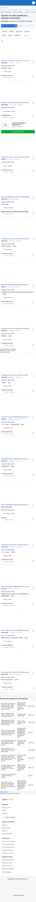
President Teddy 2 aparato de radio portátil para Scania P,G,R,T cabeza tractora (8, 767)
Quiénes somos (6, 807)
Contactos (5, 813)
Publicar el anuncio (18, 131)
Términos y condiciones (8, 841)
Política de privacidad (8, 844)
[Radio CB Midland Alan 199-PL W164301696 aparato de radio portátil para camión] (18, 185)
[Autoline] (2, 12)
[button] (33, 2)
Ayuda (4, 810)
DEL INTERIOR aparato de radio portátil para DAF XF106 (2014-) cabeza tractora (8, 743)
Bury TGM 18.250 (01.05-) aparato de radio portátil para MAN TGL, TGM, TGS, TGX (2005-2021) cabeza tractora (8, 706)
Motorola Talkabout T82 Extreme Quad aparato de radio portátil (8, 750)
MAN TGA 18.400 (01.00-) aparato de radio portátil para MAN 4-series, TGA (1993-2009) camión (8, 732)
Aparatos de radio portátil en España (10, 793)
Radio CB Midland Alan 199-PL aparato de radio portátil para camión (7, 715)
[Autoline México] (11, 2)
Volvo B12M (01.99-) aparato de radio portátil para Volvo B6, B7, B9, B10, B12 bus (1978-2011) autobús (8, 785)
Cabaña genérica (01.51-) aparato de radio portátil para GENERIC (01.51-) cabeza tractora (8, 722)
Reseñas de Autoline (7, 850)
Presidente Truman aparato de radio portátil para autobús (8, 775)
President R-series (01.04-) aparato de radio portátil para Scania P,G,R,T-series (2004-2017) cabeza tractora (8, 758)
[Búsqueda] (33, 7)
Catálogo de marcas (7, 853)
